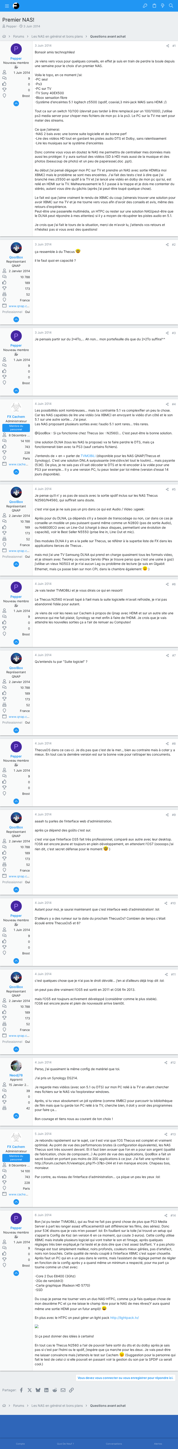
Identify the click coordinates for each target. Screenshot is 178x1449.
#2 (174, 244)
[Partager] (168, 46)
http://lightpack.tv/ (124, 1318)
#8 (174, 743)
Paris (26, 458)
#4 (174, 404)
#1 (174, 46)
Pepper (11, 26)
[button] (7, 6)
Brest (26, 96)
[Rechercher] (171, 6)
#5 (174, 489)
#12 (173, 1062)
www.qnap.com (20, 306)
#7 (174, 655)
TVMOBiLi (88, 456)
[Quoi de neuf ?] (163, 6)
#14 (173, 1215)
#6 (174, 584)
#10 (173, 903)
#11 (173, 974)
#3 (174, 333)
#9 (174, 815)
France (25, 300)
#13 (173, 1134)
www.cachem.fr (20, 464)
